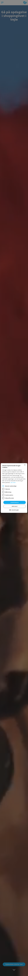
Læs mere (13, 482)
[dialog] (14, 488)
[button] (14, 510)
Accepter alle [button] (15, 502)
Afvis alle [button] (14, 506)
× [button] (24, 465)
